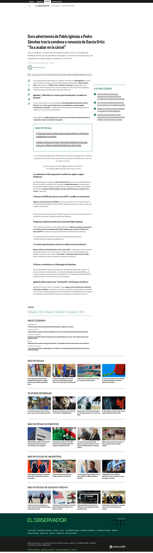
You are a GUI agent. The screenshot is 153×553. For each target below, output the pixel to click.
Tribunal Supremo (72, 312)
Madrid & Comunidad (88, 530)
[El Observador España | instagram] (117, 521)
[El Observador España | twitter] (110, 521)
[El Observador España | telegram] (121, 524)
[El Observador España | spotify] (117, 524)
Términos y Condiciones (63, 549)
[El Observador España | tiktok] (124, 521)
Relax (62, 530)
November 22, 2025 (74, 169)
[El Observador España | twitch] (124, 524)
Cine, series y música (72, 530)
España (47, 1)
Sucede (56, 530)
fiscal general (49, 312)
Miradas (115, 530)
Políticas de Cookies (34, 549)
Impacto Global (33, 533)
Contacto (74, 549)
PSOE (41, 312)
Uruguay (31, 1)
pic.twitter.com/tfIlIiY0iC (73, 166)
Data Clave (44, 533)
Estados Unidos (57, 1)
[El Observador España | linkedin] (113, 524)
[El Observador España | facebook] (114, 521)
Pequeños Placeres (104, 530)
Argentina (40, 1)
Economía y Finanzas (44, 530)
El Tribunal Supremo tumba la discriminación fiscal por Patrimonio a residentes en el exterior (50, 327)
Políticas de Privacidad (47, 549)
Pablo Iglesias (33, 312)
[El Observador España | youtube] (121, 521)
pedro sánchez (60, 312)
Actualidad (56, 5)
